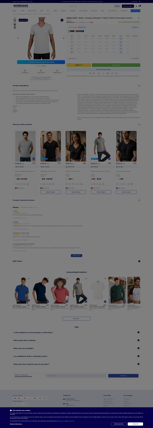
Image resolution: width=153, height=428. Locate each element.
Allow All (135, 424)
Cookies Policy (61, 421)
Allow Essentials (118, 424)
